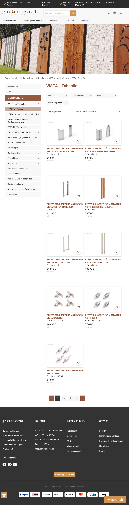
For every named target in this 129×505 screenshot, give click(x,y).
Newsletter (104, 446)
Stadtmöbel (12, 163)
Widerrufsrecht (73, 446)
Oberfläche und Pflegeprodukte (20, 179)
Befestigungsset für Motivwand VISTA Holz (103, 316)
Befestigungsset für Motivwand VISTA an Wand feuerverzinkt (103, 150)
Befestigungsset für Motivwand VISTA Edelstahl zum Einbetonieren (103, 261)
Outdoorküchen (14, 153)
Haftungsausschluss (76, 451)
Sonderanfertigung (15, 184)
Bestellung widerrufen (64, 475)
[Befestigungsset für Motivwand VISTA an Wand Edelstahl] (65, 132)
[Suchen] (73, 13)
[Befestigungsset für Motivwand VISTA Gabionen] (65, 299)
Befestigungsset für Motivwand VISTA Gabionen (65, 316)
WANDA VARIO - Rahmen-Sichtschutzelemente (18, 120)
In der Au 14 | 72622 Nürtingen (48, 430)
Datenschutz (72, 436)
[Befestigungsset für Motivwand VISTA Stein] (65, 354)
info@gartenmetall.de (44, 449)
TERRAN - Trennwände (17, 127)
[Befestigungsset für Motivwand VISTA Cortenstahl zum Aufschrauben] (65, 188)
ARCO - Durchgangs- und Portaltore (22, 137)
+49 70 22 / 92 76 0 (70, 3)
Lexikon (102, 431)
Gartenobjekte (13, 148)
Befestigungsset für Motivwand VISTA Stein (65, 372)
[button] (4, 495)
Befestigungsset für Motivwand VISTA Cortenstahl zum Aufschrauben (65, 205)
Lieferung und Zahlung (109, 436)
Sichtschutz (15, 97)
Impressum (72, 431)
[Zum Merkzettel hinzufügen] (78, 140)
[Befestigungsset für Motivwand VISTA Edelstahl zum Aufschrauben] (65, 243)
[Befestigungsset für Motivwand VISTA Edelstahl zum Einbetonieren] (103, 243)
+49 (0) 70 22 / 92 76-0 (45, 435)
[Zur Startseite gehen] (20, 13)
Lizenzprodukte (14, 174)
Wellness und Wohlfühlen (18, 168)
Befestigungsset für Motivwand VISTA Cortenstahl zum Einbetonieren (103, 205)
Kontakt (102, 451)
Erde (9, 92)
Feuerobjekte (13, 158)
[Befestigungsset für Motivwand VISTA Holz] (103, 299)
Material (51, 95)
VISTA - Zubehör (16, 109)
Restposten (12, 194)
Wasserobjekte (14, 87)
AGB (69, 441)
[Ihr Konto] (120, 13)
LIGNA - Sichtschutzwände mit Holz (23, 114)
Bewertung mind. (55, 103)
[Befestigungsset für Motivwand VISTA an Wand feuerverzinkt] (103, 132)
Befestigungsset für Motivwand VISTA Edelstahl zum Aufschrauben (65, 261)
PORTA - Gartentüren (16, 143)
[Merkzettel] (109, 13)
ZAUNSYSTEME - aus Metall (19, 132)
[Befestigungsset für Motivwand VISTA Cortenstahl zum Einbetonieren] (103, 188)
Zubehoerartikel (78, 95)
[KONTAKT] (115, 499)
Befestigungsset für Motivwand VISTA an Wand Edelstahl (65, 150)
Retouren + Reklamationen (111, 441)
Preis (99, 95)
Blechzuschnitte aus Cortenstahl (21, 189)
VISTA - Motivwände (16, 104)
